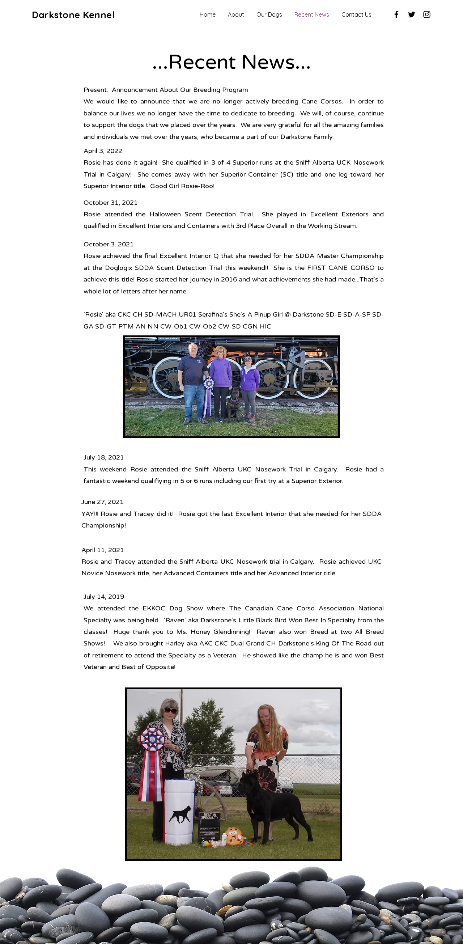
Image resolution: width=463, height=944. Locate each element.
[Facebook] (396, 14)
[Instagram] (427, 14)
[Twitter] (411, 14)
